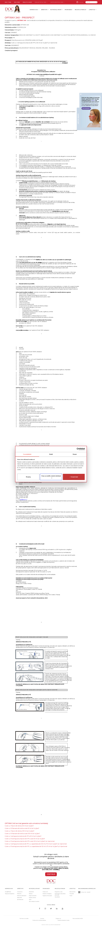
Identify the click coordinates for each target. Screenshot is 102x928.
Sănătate (44, 9)
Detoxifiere (31, 891)
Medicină (19, 893)
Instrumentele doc (57, 2)
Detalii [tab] (51, 454)
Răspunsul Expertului (9, 893)
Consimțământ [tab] (27, 454)
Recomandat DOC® (78, 918)
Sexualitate (57, 896)
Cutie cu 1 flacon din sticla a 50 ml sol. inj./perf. (19, 826)
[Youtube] (62, 909)
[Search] (96, 2)
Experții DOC (34, 9)
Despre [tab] (75, 454)
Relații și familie (80, 9)
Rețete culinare (32, 897)
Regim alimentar (32, 895)
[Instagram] (45, 909)
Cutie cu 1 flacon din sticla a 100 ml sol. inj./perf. (19, 831)
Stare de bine (72, 891)
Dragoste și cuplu (58, 891)
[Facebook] (39, 909)
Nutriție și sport (56, 9)
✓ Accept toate (74, 476)
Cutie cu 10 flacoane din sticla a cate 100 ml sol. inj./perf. (22, 833)
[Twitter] (51, 909)
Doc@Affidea (8, 891)
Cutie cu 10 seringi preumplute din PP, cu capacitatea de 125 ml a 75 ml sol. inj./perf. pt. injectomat (36, 846)
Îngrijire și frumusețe (47, 895)
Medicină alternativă (21, 895)
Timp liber (71, 893)
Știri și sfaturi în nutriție (34, 901)
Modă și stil (45, 891)
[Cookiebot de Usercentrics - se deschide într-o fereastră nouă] (78, 449)
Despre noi (58, 918)
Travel (70, 895)
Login (81, 2)
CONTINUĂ (51, 874)
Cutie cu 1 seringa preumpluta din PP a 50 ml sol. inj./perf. (23, 836)
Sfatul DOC (19, 897)
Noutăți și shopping (47, 893)
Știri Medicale (20, 899)
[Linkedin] (57, 909)
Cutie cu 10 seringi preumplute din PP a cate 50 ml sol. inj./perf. (25, 838)
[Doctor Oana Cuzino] (13, 9)
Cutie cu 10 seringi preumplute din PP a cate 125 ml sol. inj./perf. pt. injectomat (30, 841)
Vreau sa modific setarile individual (51, 476)
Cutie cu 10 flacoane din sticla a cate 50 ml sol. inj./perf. (22, 828)
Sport (30, 899)
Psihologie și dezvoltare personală (60, 894)
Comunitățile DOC (41, 2)
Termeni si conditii (23, 918)
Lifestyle (92, 9)
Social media (51, 904)
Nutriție (30, 893)
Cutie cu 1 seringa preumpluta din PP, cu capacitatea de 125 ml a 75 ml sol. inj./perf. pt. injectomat (36, 844)
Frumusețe (68, 9)
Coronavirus (19, 891)
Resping (28, 476)
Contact (42, 918)
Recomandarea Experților (86, 888)
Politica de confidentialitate (39, 920)
